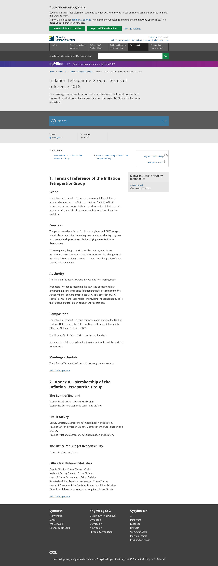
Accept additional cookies (67, 28)
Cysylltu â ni (96, 523)
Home (51, 71)
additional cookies (81, 19)
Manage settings (132, 28)
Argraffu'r (153, 156)
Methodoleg (137, 40)
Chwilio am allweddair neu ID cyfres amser (70, 55)
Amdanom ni (157, 40)
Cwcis (52, 519)
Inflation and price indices (81, 71)
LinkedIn (134, 527)
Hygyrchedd (55, 515)
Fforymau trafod (138, 535)
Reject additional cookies (104, 28)
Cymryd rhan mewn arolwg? (157, 46)
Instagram (135, 519)
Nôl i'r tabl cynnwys (59, 370)
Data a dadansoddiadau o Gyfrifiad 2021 (94, 64)
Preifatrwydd (56, 523)
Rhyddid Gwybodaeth (101, 531)
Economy (62, 71)
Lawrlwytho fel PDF (155, 162)
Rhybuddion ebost (140, 539)
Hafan (54, 45)
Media (147, 40)
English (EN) (153, 37)
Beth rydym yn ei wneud (103, 515)
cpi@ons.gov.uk (55, 137)
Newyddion (96, 527)
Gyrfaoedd (95, 519)
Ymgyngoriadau (138, 531)
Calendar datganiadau (120, 40)
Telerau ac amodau (59, 527)
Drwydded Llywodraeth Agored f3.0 (115, 559)
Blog (167, 40)
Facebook (135, 523)
